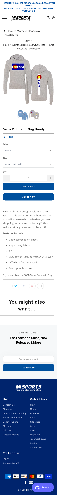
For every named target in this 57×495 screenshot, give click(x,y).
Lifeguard (35, 434)
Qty (4, 172)
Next (27, 41)
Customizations (11, 434)
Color (5, 144)
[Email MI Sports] (31, 483)
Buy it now (29, 197)
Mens (33, 409)
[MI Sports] (28, 18)
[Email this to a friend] (40, 286)
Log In (6, 458)
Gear (32, 426)
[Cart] (53, 17)
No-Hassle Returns (12, 417)
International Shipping (14, 413)
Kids (32, 417)
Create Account (11, 463)
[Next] (51, 79)
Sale (32, 430)
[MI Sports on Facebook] (25, 483)
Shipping (7, 409)
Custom (34, 443)
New (32, 405)
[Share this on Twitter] (15, 286)
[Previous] (5, 79)
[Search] (48, 18)
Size (5, 158)
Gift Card (7, 430)
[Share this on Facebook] (24, 286)
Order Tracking (10, 422)
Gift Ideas (35, 422)
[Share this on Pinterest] (32, 286)
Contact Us (36, 447)
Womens (34, 413)
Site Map (7, 426)
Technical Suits (38, 439)
